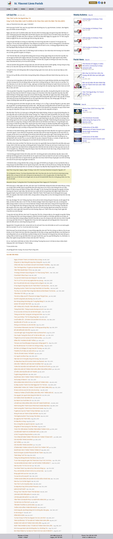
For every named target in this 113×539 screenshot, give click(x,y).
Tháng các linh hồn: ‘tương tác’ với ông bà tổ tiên (28, 314)
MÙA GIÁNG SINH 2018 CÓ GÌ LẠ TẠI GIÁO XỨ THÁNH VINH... (31, 382)
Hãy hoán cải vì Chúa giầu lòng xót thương (26, 359)
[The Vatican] (101, 3)
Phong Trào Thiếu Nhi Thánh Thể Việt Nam (27, 492)
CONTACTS (41, 9)
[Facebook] (98, 3)
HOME (8, 9)
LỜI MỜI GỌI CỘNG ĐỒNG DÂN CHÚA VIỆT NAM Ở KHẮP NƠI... (32, 403)
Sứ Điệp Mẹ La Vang (20, 421)
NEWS (15, 9)
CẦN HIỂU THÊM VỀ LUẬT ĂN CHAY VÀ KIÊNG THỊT (29, 364)
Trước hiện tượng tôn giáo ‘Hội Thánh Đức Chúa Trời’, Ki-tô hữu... (33, 460)
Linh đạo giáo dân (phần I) (22, 497)
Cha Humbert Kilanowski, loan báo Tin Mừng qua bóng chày (31, 327)
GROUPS (31, 9)
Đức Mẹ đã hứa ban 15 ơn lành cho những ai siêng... (29, 346)
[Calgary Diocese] (104, 3)
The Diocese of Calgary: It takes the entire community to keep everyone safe (92, 66)
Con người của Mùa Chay (21, 356)
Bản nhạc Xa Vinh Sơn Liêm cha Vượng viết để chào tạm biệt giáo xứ (93, 75)
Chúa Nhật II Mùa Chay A (21, 275)
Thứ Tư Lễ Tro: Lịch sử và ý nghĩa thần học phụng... (29, 280)
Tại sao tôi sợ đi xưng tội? (21, 476)
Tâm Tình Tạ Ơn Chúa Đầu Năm (23, 484)
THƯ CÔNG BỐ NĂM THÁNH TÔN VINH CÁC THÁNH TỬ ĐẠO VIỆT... (33, 437)
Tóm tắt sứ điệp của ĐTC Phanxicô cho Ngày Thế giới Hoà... (31, 296)
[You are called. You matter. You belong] (92, 3)
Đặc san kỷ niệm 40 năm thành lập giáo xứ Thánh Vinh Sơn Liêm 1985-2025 (94, 85)
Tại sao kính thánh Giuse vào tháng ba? (25, 278)
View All (90, 15)
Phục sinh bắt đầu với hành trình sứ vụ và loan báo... (29, 471)
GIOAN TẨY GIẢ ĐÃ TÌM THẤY (22, 304)
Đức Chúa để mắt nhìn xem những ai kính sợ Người (29, 283)
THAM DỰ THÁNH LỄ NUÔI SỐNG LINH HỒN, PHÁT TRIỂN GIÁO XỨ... (34, 392)
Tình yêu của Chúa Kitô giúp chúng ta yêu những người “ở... (31, 343)
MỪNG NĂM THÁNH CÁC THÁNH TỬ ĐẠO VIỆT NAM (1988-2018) (33, 387)
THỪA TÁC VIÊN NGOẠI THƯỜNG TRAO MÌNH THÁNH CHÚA (31, 429)
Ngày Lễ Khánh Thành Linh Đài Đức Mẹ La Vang (28, 259)
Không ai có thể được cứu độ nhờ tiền (25, 325)
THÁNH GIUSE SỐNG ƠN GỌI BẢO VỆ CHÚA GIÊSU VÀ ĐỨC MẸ (32, 479)
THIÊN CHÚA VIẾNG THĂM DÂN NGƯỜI (25, 507)
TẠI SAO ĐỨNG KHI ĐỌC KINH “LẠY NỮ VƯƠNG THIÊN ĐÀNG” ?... (32, 463)
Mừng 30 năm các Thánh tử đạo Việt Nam (26, 413)
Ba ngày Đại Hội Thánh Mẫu (22, 419)
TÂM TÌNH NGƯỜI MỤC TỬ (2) (23, 270)
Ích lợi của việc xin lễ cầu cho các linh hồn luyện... (28, 312)
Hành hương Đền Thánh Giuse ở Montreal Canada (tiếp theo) (32, 406)
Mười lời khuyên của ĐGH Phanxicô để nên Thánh (28, 452)
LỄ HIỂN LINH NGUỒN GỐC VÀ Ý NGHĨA (25, 372)
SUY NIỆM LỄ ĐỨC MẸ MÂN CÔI (23, 398)
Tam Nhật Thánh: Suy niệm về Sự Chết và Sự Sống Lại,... (30, 468)
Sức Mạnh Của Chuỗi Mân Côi (22, 400)
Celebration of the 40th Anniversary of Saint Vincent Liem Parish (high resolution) (93, 129)
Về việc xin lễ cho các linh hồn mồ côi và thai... (27, 390)
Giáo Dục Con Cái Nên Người (22, 481)
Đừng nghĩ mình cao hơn (21, 473)
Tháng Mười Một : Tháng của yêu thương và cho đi (29, 309)
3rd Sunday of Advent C (20, 379)
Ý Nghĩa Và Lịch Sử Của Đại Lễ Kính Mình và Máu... (28, 338)
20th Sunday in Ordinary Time (92, 38)
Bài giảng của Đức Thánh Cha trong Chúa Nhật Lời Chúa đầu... (32, 288)
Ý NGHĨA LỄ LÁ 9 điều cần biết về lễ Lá (25, 351)
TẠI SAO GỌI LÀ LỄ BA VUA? (22, 502)
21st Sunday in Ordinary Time (92, 28)
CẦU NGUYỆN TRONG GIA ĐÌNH (23, 445)
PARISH (23, 9)
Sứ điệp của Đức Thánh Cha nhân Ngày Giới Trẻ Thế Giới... (31, 385)
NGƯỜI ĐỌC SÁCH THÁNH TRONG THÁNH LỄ (27, 377)
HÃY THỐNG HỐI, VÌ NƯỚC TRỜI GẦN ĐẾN (26, 306)
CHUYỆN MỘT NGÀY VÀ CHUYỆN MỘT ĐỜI (26, 432)
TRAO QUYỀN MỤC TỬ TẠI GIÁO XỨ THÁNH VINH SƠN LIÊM (31, 520)
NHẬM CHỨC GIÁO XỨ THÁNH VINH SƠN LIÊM (27, 523)
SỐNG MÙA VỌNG (19, 515)
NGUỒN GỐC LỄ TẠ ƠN (21, 322)
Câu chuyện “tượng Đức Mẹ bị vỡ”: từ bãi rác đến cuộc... (30, 335)
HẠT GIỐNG (17, 442)
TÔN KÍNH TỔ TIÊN (20, 293)
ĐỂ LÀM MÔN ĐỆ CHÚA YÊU (22, 330)
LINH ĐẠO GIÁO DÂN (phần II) (22, 494)
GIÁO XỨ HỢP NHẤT (20, 489)
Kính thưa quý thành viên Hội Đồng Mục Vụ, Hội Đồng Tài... (31, 528)
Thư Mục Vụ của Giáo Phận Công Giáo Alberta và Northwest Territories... (35, 291)
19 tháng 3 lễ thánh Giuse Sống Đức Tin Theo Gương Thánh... (32, 272)
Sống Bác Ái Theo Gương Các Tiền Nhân (25, 426)
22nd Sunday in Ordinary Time (92, 19)
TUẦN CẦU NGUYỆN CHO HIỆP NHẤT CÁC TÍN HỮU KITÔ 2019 (32, 366)
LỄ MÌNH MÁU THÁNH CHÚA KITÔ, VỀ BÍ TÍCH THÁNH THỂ (31, 447)
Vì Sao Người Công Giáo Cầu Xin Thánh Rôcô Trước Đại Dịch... (31, 286)
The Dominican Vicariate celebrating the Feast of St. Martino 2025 (91, 120)
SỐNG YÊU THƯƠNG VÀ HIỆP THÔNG (25, 340)
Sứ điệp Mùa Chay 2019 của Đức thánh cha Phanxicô (29, 361)
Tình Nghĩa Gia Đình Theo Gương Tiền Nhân (27, 416)
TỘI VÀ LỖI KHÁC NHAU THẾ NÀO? (24, 353)
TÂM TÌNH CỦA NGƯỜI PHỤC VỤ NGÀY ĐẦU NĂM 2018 (30, 499)
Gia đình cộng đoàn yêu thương (23, 299)
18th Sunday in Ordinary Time (92, 47)
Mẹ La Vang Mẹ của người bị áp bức (24, 424)
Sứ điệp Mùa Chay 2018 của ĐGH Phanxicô (26, 486)
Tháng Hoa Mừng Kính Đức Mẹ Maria (25, 458)
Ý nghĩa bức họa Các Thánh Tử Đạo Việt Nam (27, 411)
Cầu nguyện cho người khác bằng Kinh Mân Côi (27, 395)
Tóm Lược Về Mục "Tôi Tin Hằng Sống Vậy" (26, 317)
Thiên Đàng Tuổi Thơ (20, 455)
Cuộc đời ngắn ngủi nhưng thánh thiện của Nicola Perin (30, 332)
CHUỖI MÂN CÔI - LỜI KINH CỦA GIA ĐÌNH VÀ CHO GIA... (30, 319)
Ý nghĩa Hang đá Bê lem (21, 374)
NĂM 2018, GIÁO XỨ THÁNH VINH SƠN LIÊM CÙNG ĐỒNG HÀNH (33, 369)
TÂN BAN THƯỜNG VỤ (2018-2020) (24, 505)
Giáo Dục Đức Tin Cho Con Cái (22, 466)
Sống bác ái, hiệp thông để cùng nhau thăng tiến (28, 262)
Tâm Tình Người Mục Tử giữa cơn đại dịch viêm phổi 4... (30, 267)
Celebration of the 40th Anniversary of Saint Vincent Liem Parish (93, 139)
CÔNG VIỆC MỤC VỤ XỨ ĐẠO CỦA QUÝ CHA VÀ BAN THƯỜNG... (32, 265)
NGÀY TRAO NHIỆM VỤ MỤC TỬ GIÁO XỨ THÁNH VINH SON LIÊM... (33, 525)
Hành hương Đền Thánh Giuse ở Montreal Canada (28, 408)
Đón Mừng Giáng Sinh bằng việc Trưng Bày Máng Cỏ (29, 301)
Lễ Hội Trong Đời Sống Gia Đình (23, 434)
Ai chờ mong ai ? (18, 512)
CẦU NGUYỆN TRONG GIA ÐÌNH (23, 439)
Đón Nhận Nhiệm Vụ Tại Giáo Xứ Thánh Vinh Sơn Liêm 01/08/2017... (33, 531)
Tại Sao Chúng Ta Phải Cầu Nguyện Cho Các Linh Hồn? (30, 518)
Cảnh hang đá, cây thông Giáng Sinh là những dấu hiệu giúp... (31, 510)
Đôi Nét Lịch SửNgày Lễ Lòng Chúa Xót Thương (28, 348)
